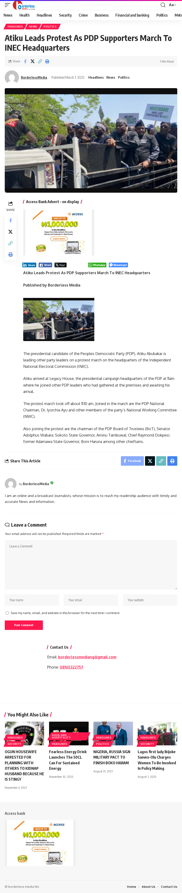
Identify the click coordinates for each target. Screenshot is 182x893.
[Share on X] (32, 61)
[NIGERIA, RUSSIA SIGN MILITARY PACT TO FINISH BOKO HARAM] (113, 733)
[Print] (47, 61)
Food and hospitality (61, 736)
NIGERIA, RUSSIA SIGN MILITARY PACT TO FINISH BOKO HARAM (111, 757)
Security (14, 744)
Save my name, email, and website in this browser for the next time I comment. (65, 613)
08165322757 (71, 667)
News (33, 26)
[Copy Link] (39, 61)
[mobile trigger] (9, 5)
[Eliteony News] (24, 5)
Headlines (15, 26)
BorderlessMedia (34, 77)
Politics (50, 26)
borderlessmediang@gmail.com (87, 657)
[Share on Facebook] (25, 61)
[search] (163, 5)
